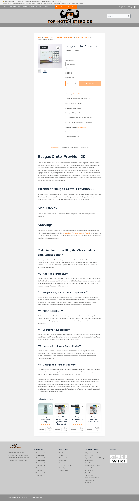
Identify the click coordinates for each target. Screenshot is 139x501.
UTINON (88, 483)
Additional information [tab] (70, 148)
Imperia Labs (89, 468)
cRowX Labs (89, 455)
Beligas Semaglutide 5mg (45, 419)
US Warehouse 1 (39, 470)
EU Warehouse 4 (39, 460)
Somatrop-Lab (89, 480)
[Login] (135, 7)
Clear (67, 68)
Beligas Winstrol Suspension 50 (93, 419)
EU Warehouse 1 (39, 453)
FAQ (5, 7)
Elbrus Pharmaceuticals (92, 465)
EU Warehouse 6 (39, 465)
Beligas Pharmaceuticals (81, 94)
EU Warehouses (62, 25)
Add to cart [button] (49, 429)
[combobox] (117, 16)
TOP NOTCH (25, 498)
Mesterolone (82, 127)
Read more (65, 429)
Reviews (47, 7)
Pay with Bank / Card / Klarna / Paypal (66, 7)
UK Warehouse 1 (39, 468)
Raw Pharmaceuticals (92, 478)
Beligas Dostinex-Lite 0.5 (77, 419)
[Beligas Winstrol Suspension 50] (93, 409)
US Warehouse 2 (39, 473)
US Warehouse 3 (39, 475)
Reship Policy (63, 463)
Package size (69, 60)
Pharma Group (89, 475)
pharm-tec (88, 473)
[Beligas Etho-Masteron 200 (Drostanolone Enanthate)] (61, 409)
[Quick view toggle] (50, 406)
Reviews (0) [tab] (84, 148)
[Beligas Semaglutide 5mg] (45, 409)
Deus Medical (89, 460)
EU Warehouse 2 (39, 455)
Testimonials (63, 470)
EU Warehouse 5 (39, 463)
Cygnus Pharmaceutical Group (94, 458)
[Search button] (128, 16)
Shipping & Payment (35, 7)
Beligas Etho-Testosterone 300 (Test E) (76, 233)
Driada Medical (89, 463)
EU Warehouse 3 (39, 458)
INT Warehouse (75, 25)
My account (63, 458)
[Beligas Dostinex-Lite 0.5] (77, 409)
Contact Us (12, 7)
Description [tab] (55, 148)
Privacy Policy (22, 7)
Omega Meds (89, 470)
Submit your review (65, 468)
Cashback (62, 453)
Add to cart (90, 83)
